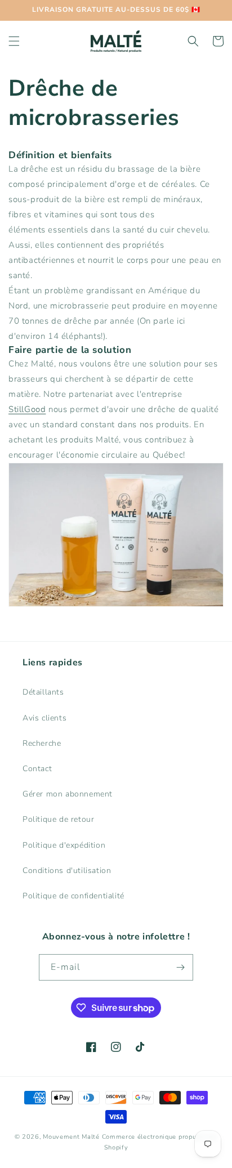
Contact (37, 768)
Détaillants (43, 692)
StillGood (27, 409)
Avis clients (44, 718)
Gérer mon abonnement (68, 794)
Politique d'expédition (64, 845)
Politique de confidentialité (73, 895)
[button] (14, 41)
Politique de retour (58, 819)
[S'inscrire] (180, 967)
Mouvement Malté (71, 1137)
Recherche (42, 743)
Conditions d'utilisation (67, 870)
